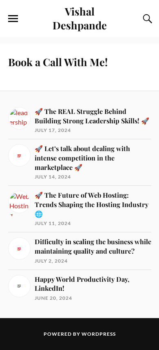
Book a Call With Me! (58, 62)
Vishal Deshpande (80, 18)
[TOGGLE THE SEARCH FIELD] (146, 19)
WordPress (99, 334)
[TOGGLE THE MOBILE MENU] (13, 19)
